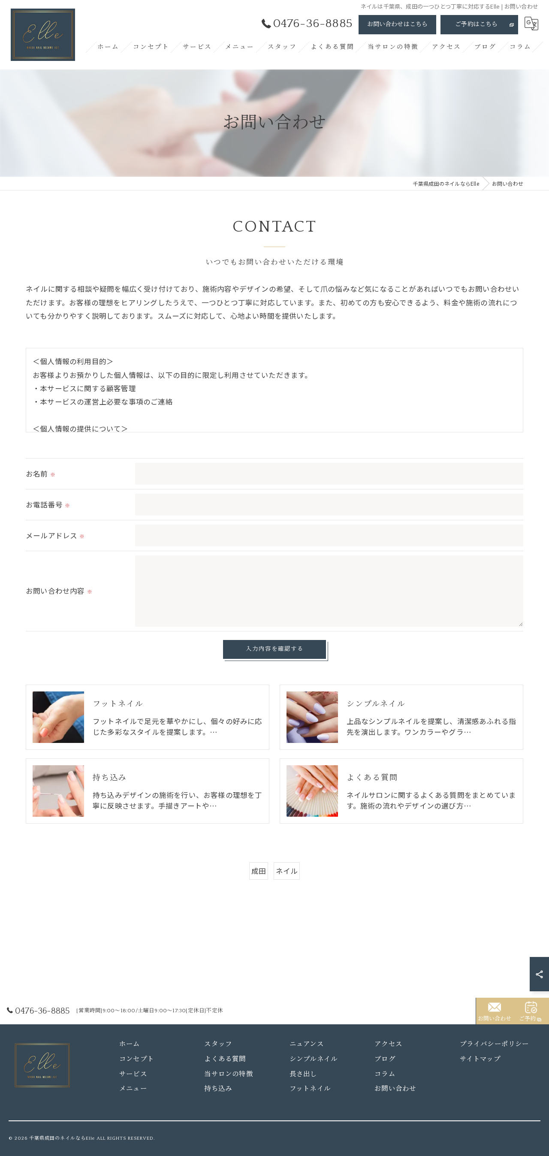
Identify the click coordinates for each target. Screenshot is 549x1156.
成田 (258, 871)
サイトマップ (480, 1059)
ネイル (287, 871)
